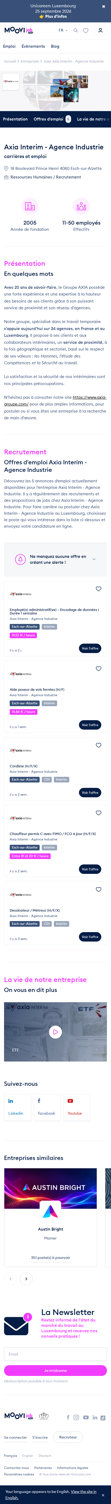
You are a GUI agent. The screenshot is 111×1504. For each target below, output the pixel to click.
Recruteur (68, 1437)
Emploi (9, 46)
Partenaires (43, 1468)
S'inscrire (40, 1437)
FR (61, 30)
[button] (26, 1278)
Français (10, 1456)
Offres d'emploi (51, 119)
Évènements (33, 46)
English (27, 1456)
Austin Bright (50, 1229)
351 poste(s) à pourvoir (50, 1257)
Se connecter (15, 1437)
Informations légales (72, 1468)
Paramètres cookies (19, 1474)
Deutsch (45, 1456)
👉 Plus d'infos (53, 16)
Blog (55, 46)
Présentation (15, 119)
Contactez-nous (16, 1468)
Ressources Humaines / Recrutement (46, 177)
